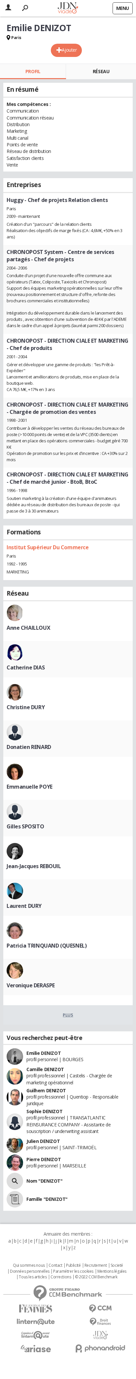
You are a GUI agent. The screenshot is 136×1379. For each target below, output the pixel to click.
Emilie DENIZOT (43, 1053)
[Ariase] (35, 1348)
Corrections (61, 1277)
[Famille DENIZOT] (15, 1199)
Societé (117, 1265)
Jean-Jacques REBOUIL (34, 866)
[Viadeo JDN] (100, 1335)
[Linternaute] (35, 1322)
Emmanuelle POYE (29, 786)
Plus (68, 1015)
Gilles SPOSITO (25, 826)
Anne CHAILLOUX (28, 627)
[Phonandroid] (100, 1348)
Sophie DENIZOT (44, 1111)
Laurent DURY (24, 906)
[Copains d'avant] (35, 1335)
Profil (32, 71)
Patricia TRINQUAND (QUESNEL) (46, 945)
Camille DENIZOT (45, 1069)
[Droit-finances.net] (100, 1322)
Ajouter (69, 50)
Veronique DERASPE (31, 985)
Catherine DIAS (26, 667)
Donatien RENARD (29, 747)
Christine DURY (26, 707)
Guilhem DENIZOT (46, 1090)
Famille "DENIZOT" (47, 1199)
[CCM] (100, 1309)
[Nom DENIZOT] (15, 1181)
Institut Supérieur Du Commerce (47, 547)
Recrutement (96, 1265)
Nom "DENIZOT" (44, 1181)
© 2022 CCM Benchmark (96, 1277)
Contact (55, 1265)
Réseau (101, 71)
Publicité (73, 1265)
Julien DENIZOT (43, 1141)
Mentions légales (111, 1271)
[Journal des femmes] (35, 1309)
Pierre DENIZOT (43, 1159)
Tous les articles (33, 1277)
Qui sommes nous (29, 1265)
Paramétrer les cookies (73, 1271)
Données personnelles (30, 1271)
